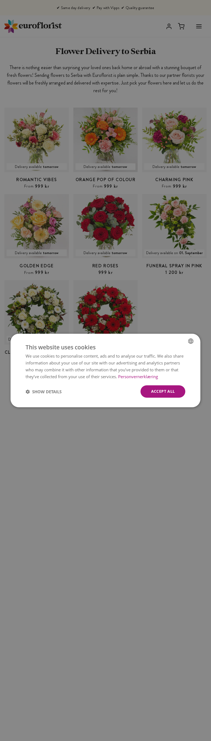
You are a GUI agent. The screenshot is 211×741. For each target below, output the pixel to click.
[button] (44, 392)
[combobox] (191, 341)
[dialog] (105, 370)
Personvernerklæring (138, 376)
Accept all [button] (163, 391)
